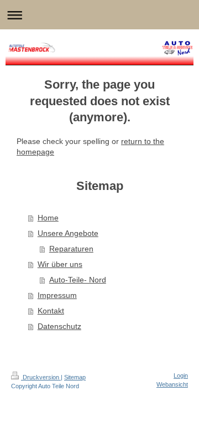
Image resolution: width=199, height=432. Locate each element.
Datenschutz (59, 326)
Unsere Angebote (68, 233)
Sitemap (75, 377)
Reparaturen (71, 248)
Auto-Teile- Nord (77, 279)
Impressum (57, 295)
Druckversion (41, 377)
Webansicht (172, 384)
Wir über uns (60, 264)
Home (48, 217)
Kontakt (51, 310)
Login (181, 375)
